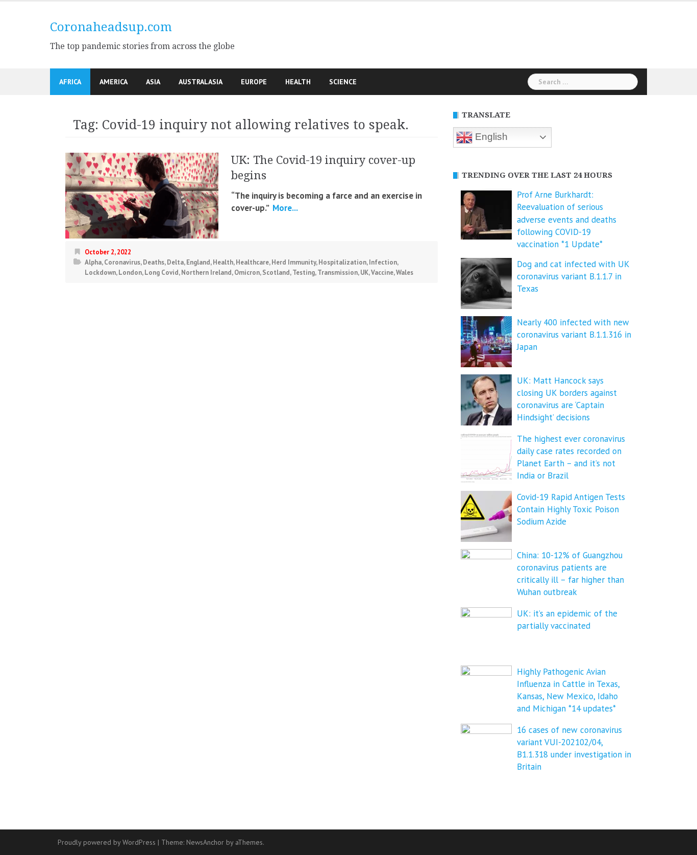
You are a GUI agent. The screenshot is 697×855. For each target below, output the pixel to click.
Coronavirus (122, 262)
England (198, 262)
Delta (175, 262)
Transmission (337, 272)
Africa (70, 81)
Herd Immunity (293, 262)
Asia (153, 81)
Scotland (276, 272)
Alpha (93, 262)
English (490, 136)
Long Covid (161, 272)
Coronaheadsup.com (111, 27)
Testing (303, 272)
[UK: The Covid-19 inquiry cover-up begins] (141, 194)
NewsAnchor (205, 842)
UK (364, 272)
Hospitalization (342, 262)
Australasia (200, 81)
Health (298, 81)
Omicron (247, 272)
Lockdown (100, 272)
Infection (383, 262)
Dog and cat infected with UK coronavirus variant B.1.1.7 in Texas (573, 276)
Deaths (153, 262)
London (130, 272)
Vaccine (382, 272)
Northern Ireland (206, 272)
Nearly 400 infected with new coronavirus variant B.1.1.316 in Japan (574, 335)
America (113, 81)
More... (284, 207)
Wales (404, 272)
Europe (254, 81)
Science (343, 81)
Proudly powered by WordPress (107, 842)
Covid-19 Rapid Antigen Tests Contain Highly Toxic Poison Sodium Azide (571, 509)
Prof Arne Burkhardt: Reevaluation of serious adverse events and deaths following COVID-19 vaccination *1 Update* (566, 219)
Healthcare (252, 262)
